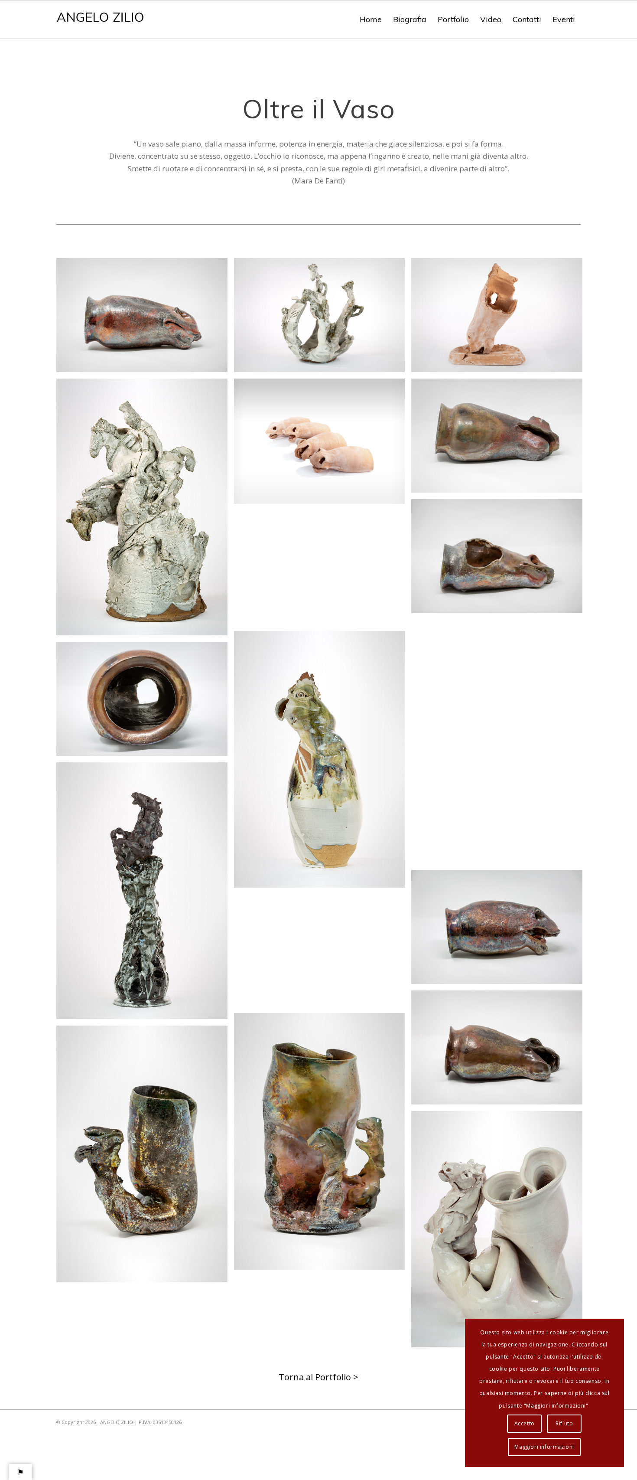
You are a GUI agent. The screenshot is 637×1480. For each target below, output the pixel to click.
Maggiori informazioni (544, 1447)
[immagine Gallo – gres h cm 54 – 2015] (323, 762)
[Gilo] (100, 19)
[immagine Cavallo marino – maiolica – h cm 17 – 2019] (500, 1232)
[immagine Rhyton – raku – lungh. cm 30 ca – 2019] (145, 318)
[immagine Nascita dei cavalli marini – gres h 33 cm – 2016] (323, 318)
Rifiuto (564, 1423)
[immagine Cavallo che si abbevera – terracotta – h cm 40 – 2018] (500, 318)
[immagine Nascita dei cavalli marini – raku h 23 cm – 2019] (323, 1144)
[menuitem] (370, 19)
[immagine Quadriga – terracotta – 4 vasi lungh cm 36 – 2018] (323, 444)
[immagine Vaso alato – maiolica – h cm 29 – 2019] (500, 684)
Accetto (524, 1423)
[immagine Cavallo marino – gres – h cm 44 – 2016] (145, 894)
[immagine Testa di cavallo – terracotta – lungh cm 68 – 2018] (323, 570)
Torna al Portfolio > (318, 1377)
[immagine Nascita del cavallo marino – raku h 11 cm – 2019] (145, 1157)
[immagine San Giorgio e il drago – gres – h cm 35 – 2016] (145, 510)
